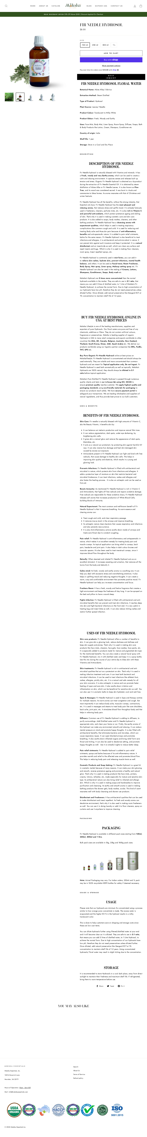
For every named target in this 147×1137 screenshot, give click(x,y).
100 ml (85, 45)
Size (82, 40)
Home (33, 6)
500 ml (106, 45)
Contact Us (117, 6)
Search (75, 1067)
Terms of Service (79, 1074)
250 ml (95, 45)
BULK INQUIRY (111, 77)
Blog (89, 6)
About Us (43, 6)
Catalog (56, 6)
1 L (114, 45)
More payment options (111, 65)
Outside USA (101, 6)
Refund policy (78, 1078)
